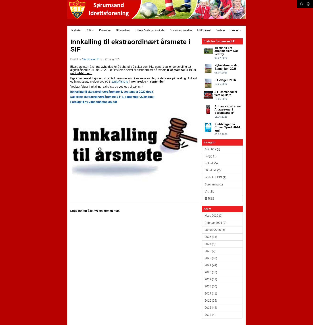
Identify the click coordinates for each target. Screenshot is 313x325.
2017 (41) (211, 293)
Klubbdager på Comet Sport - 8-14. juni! (227, 127)
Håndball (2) (213, 170)
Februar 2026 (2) (215, 222)
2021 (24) (211, 265)
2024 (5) (210, 244)
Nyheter (76, 30)
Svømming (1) (214, 184)
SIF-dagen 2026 (225, 80)
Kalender (105, 30)
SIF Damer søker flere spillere (225, 93)
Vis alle (209, 191)
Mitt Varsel (204, 30)
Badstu (220, 30)
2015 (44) (211, 307)
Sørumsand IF (90, 59)
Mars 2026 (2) (213, 215)
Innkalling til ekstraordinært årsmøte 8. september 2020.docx (111, 91)
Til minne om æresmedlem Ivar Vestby (226, 51)
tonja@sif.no (120, 81)
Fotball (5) (211, 163)
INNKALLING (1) (215, 177)
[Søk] (302, 4)
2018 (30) (211, 286)
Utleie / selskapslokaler (150, 30)
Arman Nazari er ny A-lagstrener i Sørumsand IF (227, 109)
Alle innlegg (212, 149)
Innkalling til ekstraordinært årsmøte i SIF (130, 45)
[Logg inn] (308, 4)
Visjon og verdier (181, 30)
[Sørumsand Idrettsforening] (156, 9)
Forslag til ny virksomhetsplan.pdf (93, 101)
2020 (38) (211, 272)
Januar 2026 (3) (215, 229)
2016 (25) (211, 300)
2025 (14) (211, 236)
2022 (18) (211, 258)
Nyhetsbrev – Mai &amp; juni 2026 (226, 67)
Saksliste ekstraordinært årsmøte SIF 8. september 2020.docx (112, 96)
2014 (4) (210, 314)
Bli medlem (123, 30)
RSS (210, 198)
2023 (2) (210, 251)
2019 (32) (211, 279)
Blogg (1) (210, 156)
